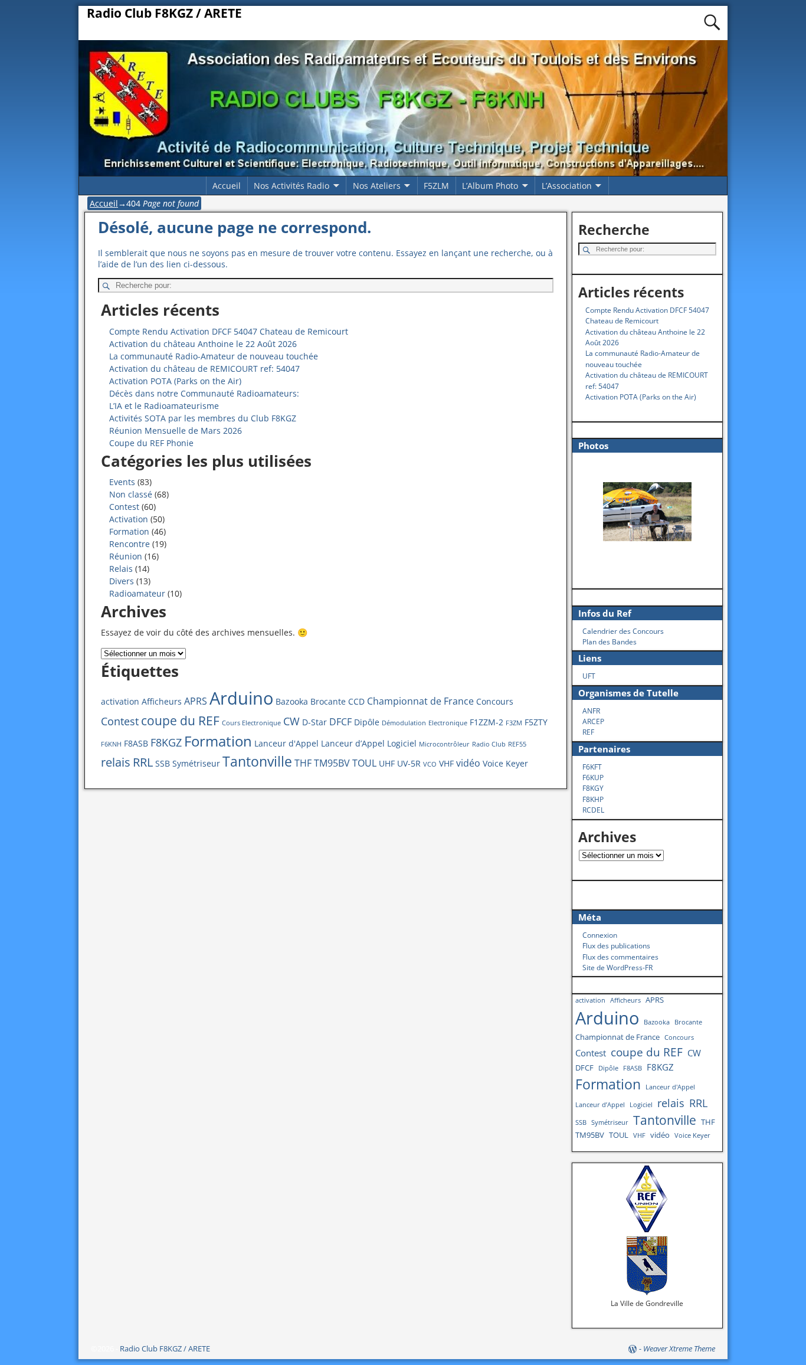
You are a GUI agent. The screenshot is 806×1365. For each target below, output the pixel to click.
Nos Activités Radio (291, 185)
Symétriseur (196, 763)
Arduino (241, 698)
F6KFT (592, 767)
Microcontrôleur (444, 744)
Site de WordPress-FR (617, 968)
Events (122, 481)
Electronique (447, 723)
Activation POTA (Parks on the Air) (175, 381)
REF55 (517, 744)
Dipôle (366, 722)
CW (291, 721)
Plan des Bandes (609, 642)
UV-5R (409, 763)
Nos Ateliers (377, 185)
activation (120, 701)
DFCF (340, 721)
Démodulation (404, 723)
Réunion (125, 556)
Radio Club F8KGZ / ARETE (164, 13)
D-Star (314, 722)
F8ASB (136, 743)
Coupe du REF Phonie (151, 443)
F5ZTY (536, 722)
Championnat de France (420, 701)
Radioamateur (137, 593)
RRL (143, 762)
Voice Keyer (505, 763)
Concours (494, 701)
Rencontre (129, 543)
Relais (121, 568)
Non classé (130, 494)
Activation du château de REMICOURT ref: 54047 (204, 368)
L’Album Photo (490, 185)
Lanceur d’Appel (353, 743)
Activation (128, 519)
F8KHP (593, 799)
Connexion (599, 935)
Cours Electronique (251, 723)
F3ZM (514, 723)
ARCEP (593, 721)
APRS (195, 701)
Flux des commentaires (620, 957)
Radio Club (489, 744)
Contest (124, 506)
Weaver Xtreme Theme (679, 1348)
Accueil (226, 185)
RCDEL (593, 810)
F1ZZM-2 (486, 722)
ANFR (591, 711)
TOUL (364, 763)
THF (303, 763)
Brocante (328, 701)
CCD (356, 701)
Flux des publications (616, 946)
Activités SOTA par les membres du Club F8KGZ (202, 418)
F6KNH (111, 744)
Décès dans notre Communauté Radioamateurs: (204, 393)
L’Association (567, 185)
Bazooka (292, 701)
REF (588, 732)
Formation (129, 531)
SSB (162, 763)
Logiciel (402, 743)
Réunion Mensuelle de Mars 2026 (175, 430)
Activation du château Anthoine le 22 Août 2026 (203, 343)
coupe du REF (180, 720)
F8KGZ (166, 742)
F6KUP (593, 777)
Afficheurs (162, 701)
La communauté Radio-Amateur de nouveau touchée (213, 356)
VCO (430, 764)
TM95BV (332, 763)
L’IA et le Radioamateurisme (164, 405)
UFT (588, 676)
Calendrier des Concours (623, 631)
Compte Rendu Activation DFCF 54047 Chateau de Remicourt (228, 331)
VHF (446, 763)
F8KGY (593, 788)
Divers (121, 581)
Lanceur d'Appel (286, 743)
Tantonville (257, 761)
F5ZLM (436, 185)
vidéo (468, 763)
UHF (387, 763)
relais (115, 762)
